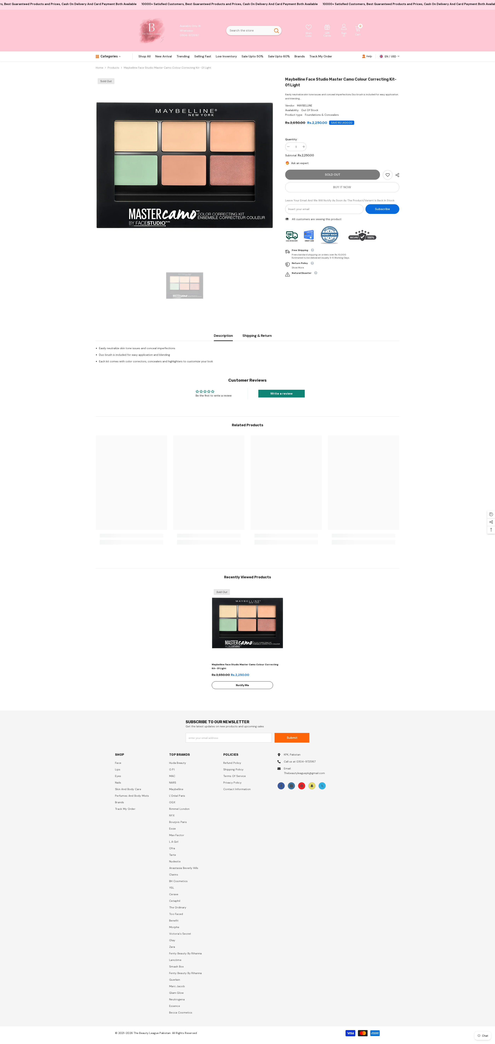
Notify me (242, 685)
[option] (185, 165)
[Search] (254, 30)
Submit (292, 738)
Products (113, 67)
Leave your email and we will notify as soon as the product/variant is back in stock (339, 200)
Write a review (281, 393)
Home (99, 67)
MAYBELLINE (304, 105)
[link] (327, 30)
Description (223, 335)
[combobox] (248, 30)
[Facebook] (281, 786)
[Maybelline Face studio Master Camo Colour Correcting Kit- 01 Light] (247, 623)
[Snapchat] (312, 786)
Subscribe (382, 209)
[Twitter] (322, 786)
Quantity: (291, 139)
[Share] (396, 175)
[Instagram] (291, 786)
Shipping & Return (257, 335)
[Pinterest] (301, 786)
